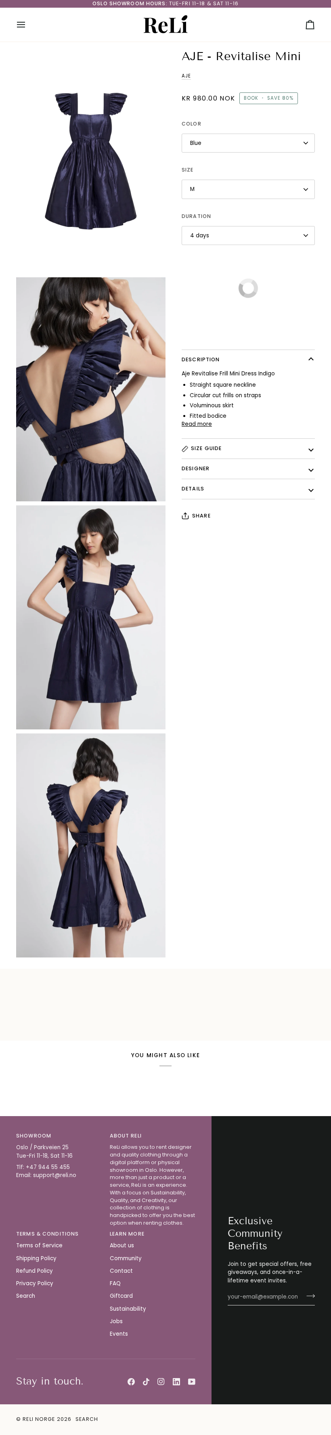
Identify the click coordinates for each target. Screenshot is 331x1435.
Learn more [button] (127, 1233)
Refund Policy (34, 1271)
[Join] (308, 1295)
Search (25, 1296)
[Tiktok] (146, 1381)
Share (201, 515)
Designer (195, 468)
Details (193, 488)
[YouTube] (191, 1381)
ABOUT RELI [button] (126, 1135)
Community (126, 1258)
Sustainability (128, 1309)
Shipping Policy (36, 1258)
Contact (121, 1271)
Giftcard (121, 1296)
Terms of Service (39, 1245)
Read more (197, 424)
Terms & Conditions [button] (47, 1233)
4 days (199, 235)
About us (122, 1245)
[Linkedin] (176, 1381)
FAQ (115, 1283)
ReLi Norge (39, 1419)
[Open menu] (28, 25)
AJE (186, 76)
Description (201, 359)
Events (119, 1334)
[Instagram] (161, 1381)
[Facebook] (131, 1381)
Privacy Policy (34, 1283)
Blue (195, 143)
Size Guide (206, 448)
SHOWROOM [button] (33, 1135)
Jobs (116, 1321)
